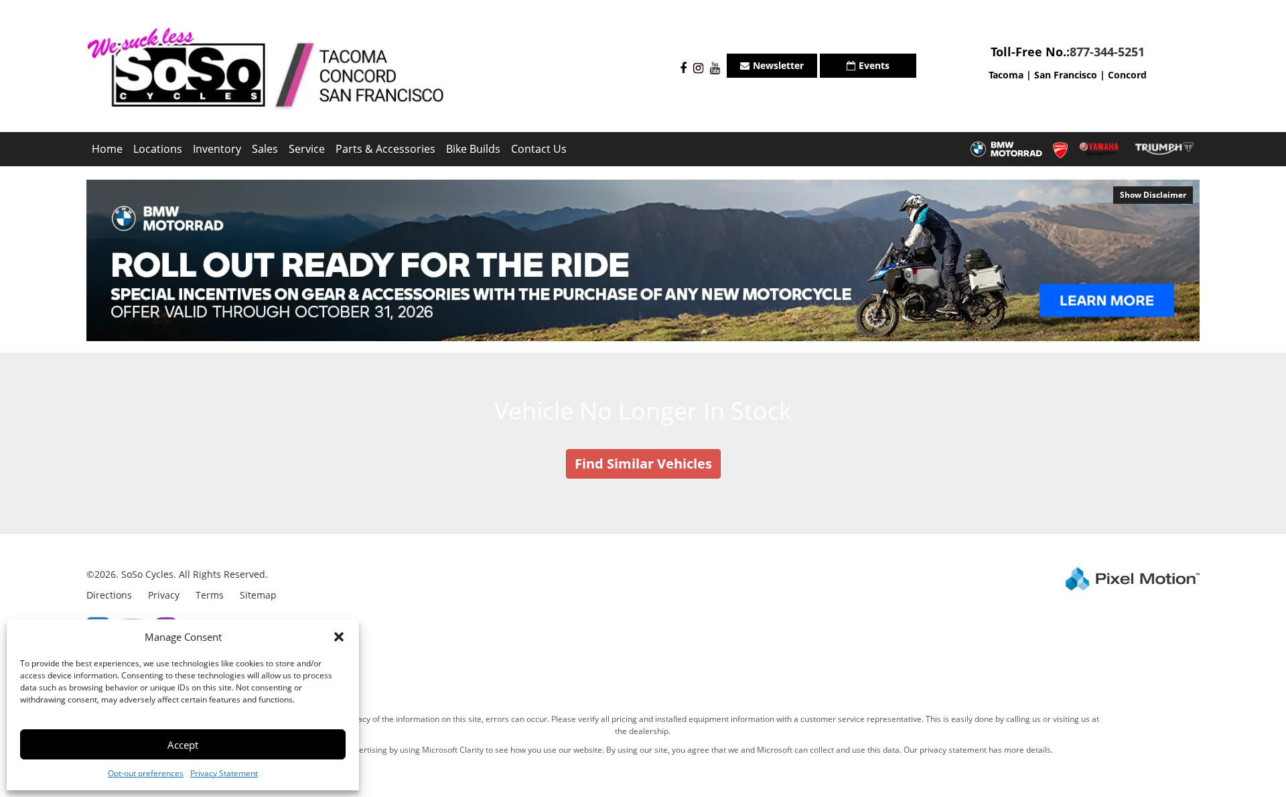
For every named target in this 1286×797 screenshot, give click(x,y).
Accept (182, 744)
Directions (109, 595)
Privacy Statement (224, 773)
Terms (210, 595)
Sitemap (258, 595)
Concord (1127, 74)
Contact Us (539, 148)
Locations (157, 148)
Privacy (164, 595)
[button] (339, 636)
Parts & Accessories (385, 148)
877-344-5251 (1107, 52)
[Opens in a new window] (680, 68)
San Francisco (1065, 74)
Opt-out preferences (146, 773)
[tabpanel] (643, 260)
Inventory (217, 148)
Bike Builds (473, 148)
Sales (265, 148)
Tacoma (1006, 74)
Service (307, 148)
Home (107, 148)
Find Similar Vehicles (643, 463)
